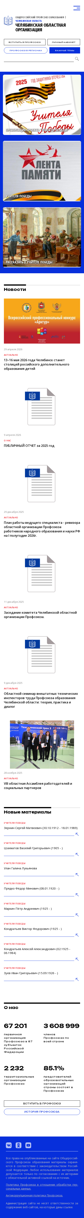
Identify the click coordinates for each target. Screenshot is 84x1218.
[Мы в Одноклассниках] (18, 1145)
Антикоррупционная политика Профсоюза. (34, 1195)
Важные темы (64, 50)
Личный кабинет (63, 42)
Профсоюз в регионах (26, 50)
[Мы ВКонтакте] (9, 1145)
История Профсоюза (42, 1111)
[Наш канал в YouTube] (28, 1145)
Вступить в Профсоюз (25, 42)
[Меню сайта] (76, 8)
